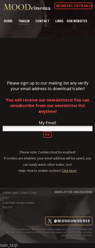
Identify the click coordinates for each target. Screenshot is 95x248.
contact (42, 20)
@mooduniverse (71, 221)
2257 (6, 198)
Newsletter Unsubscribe (73, 192)
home (8, 20)
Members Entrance (74, 5)
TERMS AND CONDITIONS (20, 193)
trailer (24, 20)
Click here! (69, 171)
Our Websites (77, 20)
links (59, 20)
